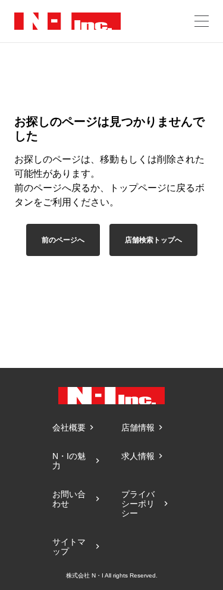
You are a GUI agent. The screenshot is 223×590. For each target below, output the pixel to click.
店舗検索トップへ (153, 240)
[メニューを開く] (201, 21)
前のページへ (63, 240)
